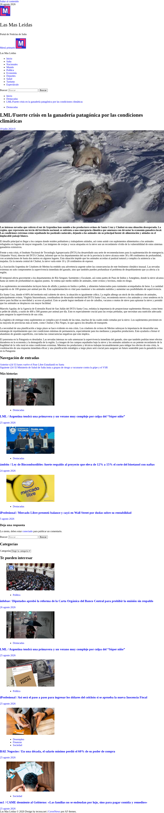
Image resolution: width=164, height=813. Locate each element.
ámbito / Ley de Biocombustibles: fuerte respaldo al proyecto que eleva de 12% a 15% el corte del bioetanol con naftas (77, 464)
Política (10, 70)
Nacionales (12, 64)
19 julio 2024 (7, 128)
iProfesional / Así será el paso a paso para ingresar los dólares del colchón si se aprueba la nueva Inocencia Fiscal (73, 697)
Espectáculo (12, 84)
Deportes (11, 76)
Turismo (10, 81)
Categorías (5, 550)
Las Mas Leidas (16, 25)
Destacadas (12, 107)
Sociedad (17, 745)
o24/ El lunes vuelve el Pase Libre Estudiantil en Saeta (32, 364)
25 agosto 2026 (8, 422)
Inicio (9, 58)
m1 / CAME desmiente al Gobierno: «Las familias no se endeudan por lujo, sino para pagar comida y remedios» (73, 802)
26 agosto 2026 (8, 607)
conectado (27, 531)
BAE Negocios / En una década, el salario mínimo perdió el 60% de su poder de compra (57, 751)
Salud (9, 78)
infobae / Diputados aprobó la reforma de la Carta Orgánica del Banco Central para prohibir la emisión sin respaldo (76, 601)
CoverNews (54, 811)
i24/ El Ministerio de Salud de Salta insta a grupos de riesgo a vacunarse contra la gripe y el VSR (54, 367)
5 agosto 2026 (7, 518)
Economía (11, 73)
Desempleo (18, 739)
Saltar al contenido (9, 1)
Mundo (10, 67)
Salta (8, 61)
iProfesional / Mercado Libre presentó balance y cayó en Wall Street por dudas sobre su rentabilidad (65, 512)
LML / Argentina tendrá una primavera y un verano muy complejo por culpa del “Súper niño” (62, 416)
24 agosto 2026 (8, 470)
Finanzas (17, 742)
